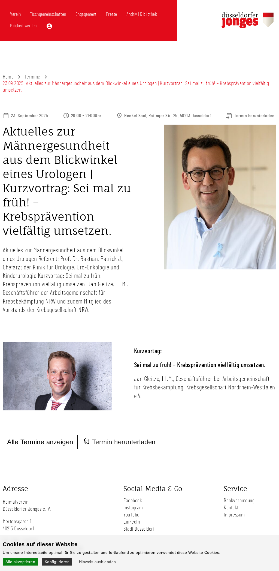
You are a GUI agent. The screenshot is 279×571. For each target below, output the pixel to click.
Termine (32, 77)
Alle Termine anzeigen (40, 442)
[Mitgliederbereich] (49, 26)
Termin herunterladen (254, 115)
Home (8, 77)
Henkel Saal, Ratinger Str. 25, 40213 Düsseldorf (167, 115)
